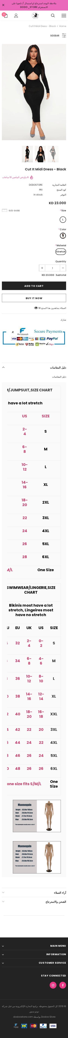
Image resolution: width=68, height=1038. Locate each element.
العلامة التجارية (59, 184)
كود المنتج (61, 189)
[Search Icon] (53, 16)
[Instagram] (53, 985)
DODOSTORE (35, 184)
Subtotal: (60, 275)
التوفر (63, 194)
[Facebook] (62, 985)
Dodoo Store (48, 1016)
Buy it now (34, 298)
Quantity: (60, 261)
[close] (3, 5)
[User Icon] (16, 16)
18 (39, 308)
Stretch (60, 251)
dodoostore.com (23, 1016)
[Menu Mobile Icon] (64, 15)
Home (62, 26)
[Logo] (35, 15)
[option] (34, 92)
